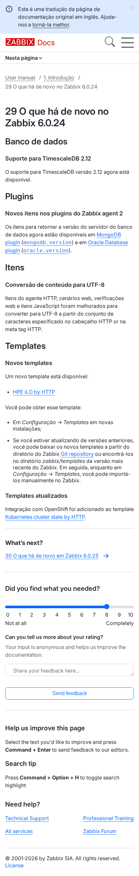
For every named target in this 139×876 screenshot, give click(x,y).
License (14, 865)
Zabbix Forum (99, 831)
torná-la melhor (50, 24)
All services (19, 831)
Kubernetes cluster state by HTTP (45, 517)
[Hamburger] (127, 42)
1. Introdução (59, 77)
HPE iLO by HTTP (34, 392)
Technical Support (27, 818)
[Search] (110, 42)
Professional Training (108, 818)
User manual (20, 77)
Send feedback (69, 693)
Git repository (77, 454)
